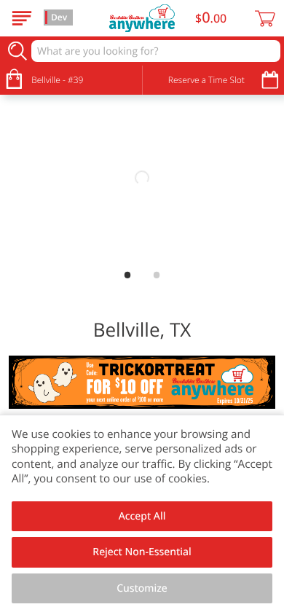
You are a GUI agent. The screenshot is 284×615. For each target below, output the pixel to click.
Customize (142, 588)
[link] (142, 178)
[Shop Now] (22, 18)
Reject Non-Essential (141, 552)
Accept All (142, 516)
